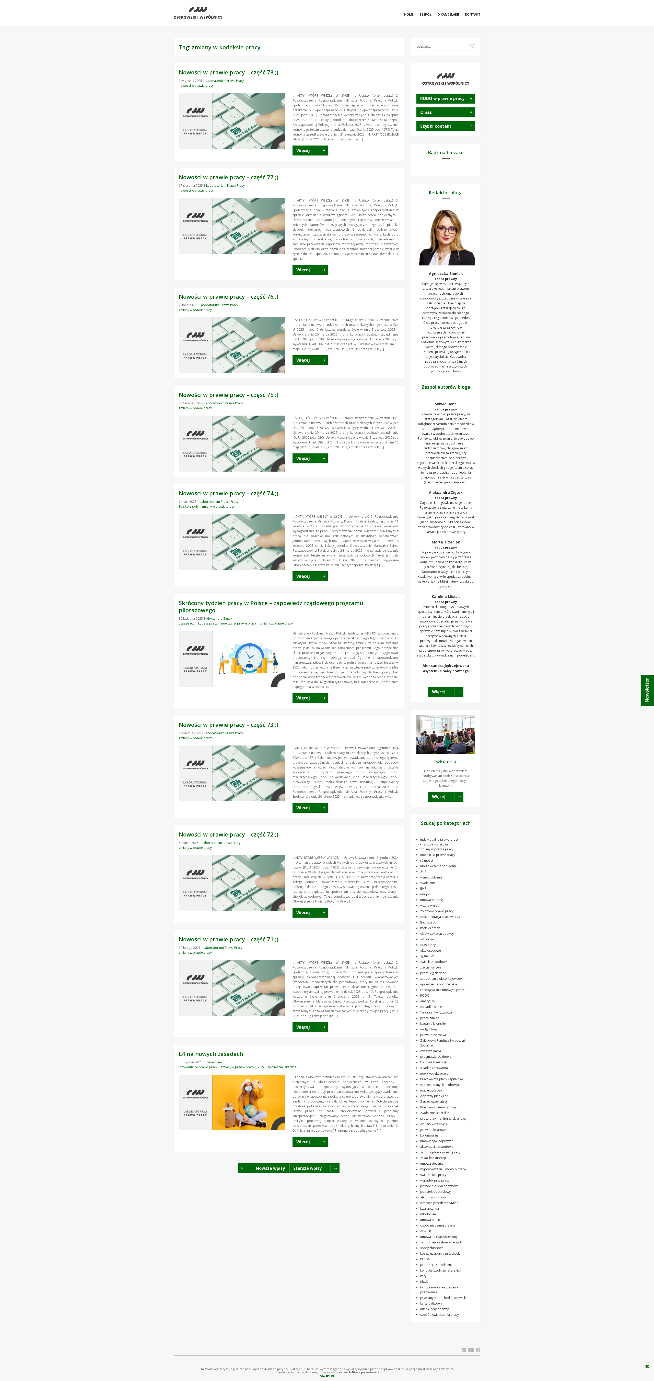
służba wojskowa (436, 844)
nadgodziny (428, 1029)
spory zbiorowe (431, 1248)
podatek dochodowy (435, 1191)
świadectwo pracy (433, 1175)
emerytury (427, 1001)
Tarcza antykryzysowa (436, 1012)
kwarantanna (429, 1208)
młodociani (428, 1214)
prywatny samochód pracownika (444, 1298)
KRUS (424, 1281)
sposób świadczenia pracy (439, 1314)
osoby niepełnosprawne (438, 1225)
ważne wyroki (430, 905)
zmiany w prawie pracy (195, 310)
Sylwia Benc (214, 1062)
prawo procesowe (433, 1035)
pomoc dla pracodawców (439, 1186)
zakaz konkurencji (433, 1158)
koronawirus (429, 1135)
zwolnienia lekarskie (281, 1067)
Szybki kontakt (435, 126)
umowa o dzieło (431, 1220)
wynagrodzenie (431, 877)
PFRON (425, 1259)
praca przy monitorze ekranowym (444, 1118)
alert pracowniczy (433, 1197)
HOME (409, 14)
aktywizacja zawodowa (436, 1146)
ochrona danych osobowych (440, 1085)
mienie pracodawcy (434, 1309)
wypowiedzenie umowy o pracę (443, 1169)
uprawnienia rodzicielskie (438, 984)
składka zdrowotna (434, 1068)
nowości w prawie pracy (196, 85)
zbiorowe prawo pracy (436, 911)
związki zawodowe (433, 962)
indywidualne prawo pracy (198, 1067)
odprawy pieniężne (434, 1096)
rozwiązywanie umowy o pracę (442, 990)
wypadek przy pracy (434, 1180)
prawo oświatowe (433, 1130)
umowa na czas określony (439, 1236)
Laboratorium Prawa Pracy (224, 81)
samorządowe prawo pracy (440, 1152)
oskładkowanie (431, 1007)
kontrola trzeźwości (434, 1062)
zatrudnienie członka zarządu (441, 1242)
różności (426, 860)
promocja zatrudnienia (436, 1265)
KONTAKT (472, 14)
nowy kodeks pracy (434, 1073)
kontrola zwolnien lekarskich (440, 1270)
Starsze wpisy (307, 1168)
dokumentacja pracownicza (440, 917)
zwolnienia (428, 883)
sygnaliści (427, 956)
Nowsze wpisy (270, 1168)
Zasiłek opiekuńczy (434, 1101)
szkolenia (427, 939)
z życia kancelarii (432, 967)
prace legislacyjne (433, 973)
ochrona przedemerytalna (439, 1203)
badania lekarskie (433, 1023)
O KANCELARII (448, 14)
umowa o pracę (431, 900)
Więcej (439, 692)
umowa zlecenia (431, 1163)
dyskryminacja (430, 1051)
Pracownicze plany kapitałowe (442, 1079)
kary (423, 1276)
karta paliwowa (431, 1303)
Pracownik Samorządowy (438, 1107)
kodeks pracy (207, 623)
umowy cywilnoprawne (436, 1141)
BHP (423, 888)
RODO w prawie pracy (442, 98)
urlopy (425, 894)
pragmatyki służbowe (435, 1056)
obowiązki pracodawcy (437, 933)
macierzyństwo (431, 1090)
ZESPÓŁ (425, 14)
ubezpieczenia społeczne (438, 866)
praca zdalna (429, 1018)
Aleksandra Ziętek (219, 618)
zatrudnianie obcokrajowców (441, 978)
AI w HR (425, 1231)
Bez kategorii (188, 506)
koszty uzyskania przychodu (440, 1253)
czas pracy (186, 623)
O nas (426, 112)
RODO (424, 995)
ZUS (261, 1067)
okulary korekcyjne (433, 1124)
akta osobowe (430, 950)
